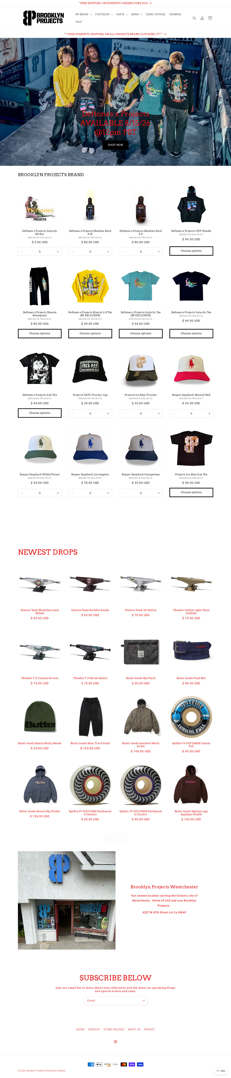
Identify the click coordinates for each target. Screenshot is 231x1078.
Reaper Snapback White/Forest (40, 474)
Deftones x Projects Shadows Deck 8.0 (141, 232)
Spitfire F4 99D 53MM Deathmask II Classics (141, 813)
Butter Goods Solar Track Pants (90, 743)
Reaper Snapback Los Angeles (90, 474)
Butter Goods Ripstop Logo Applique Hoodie (191, 813)
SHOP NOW (115, 145)
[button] (83, 14)
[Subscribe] (143, 1001)
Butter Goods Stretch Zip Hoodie (39, 811)
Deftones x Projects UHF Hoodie (191, 231)
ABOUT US (134, 1029)
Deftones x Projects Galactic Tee (191, 312)
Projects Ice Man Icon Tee (191, 474)
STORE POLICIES (114, 1029)
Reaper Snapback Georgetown (141, 474)
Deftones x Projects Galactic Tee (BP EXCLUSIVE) (141, 314)
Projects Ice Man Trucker (141, 395)
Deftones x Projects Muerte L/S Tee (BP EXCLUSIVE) (90, 314)
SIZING (80, 1029)
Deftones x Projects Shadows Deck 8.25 (90, 232)
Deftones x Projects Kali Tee (39, 395)
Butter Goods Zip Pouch (140, 678)
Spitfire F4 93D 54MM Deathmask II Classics (90, 813)
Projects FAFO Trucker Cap (90, 395)
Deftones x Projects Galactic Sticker (39, 232)
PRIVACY (149, 1029)
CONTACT (94, 1029)
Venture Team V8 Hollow (140, 610)
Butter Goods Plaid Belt (191, 678)
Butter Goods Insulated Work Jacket (140, 745)
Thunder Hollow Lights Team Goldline (191, 612)
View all (115, 508)
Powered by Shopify (55, 1071)
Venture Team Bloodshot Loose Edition (39, 612)
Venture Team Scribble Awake (90, 610)
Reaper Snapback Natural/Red (191, 395)
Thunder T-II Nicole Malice (90, 678)
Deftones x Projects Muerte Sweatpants (40, 314)
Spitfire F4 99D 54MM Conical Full (191, 745)
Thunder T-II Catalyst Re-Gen (40, 678)
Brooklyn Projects (35, 1071)
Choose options (191, 250)
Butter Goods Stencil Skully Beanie (39, 743)
